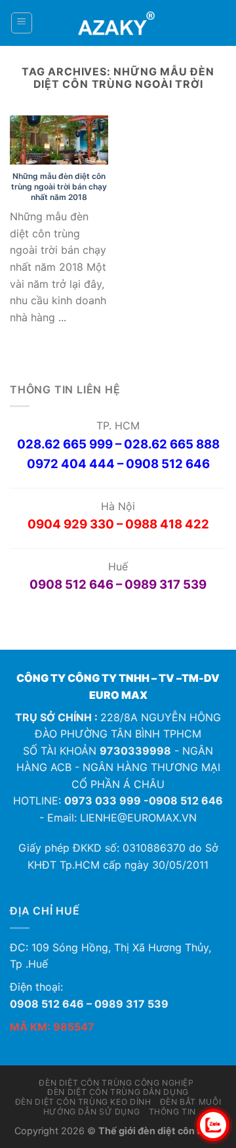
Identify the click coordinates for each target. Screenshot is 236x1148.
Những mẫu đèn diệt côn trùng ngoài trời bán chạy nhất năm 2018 (59, 186)
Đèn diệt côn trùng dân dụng (118, 1092)
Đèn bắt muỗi (190, 1102)
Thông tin (173, 1112)
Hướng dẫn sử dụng (91, 1112)
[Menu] (22, 22)
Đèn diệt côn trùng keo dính (83, 1102)
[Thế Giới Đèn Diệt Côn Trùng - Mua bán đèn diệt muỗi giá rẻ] (118, 23)
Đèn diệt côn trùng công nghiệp (116, 1083)
